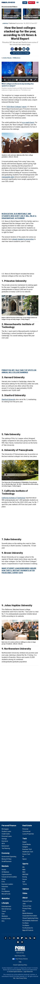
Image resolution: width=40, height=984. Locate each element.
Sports (25, 864)
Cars (3, 914)
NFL (23, 867)
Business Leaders (7, 884)
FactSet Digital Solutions (15, 971)
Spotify (18, 942)
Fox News (25, 923)
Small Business (6, 861)
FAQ (23, 911)
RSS (30, 938)
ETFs (3, 882)
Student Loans (6, 831)
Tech (24, 838)
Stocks (4, 869)
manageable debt (8, 177)
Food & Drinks (6, 918)
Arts (3, 921)
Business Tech (27, 849)
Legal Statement (28, 971)
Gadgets (25, 847)
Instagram (13, 938)
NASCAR (25, 874)
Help (20, 962)
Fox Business (8, 2)
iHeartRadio (22, 942)
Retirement (5, 846)
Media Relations (27, 913)
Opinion (25, 889)
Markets (5, 866)
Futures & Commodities (9, 877)
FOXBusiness (16, 58)
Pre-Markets (6, 891)
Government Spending (9, 856)
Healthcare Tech (27, 852)
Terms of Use (26, 906)
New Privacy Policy (20, 956)
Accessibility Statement (30, 920)
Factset (19, 969)
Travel (4, 911)
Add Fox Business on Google (21, 53)
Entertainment (6, 906)
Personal (25, 829)
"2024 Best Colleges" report (16, 107)
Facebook (12, 49)
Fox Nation (25, 925)
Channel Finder (27, 901)
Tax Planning (6, 848)
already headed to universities (23, 239)
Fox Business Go (27, 928)
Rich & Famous (6, 909)
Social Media (26, 844)
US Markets (5, 872)
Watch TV (31, 2)
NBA (23, 869)
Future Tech (26, 854)
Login (24, 2)
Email (27, 49)
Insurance (5, 841)
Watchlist (6, 898)
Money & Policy (6, 859)
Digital (24, 842)
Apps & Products (27, 930)
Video (24, 893)
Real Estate (27, 825)
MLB (23, 872)
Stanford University (8, 399)
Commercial (26, 831)
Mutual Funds (6, 894)
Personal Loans (7, 836)
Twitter (16, 49)
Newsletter (34, 938)
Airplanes (5, 916)
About (24, 898)
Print (24, 49)
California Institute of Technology (13, 498)
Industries (5, 886)
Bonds (4, 879)
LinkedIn (26, 938)
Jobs (24, 903)
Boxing (24, 877)
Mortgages (5, 829)
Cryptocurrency (7, 874)
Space (24, 859)
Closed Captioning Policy (30, 918)
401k (3, 843)
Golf (23, 882)
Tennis (24, 884)
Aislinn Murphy (7, 58)
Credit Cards (6, 834)
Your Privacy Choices (22, 959)
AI (23, 856)
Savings (4, 838)
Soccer (24, 879)
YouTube (18, 938)
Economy (5, 853)
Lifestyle (5, 23)
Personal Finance (9, 825)
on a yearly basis (28, 122)
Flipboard (22, 938)
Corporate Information (29, 916)
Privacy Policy (26, 908)
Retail (3, 889)
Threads (20, 49)
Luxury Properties (28, 834)
